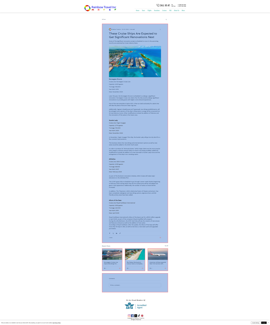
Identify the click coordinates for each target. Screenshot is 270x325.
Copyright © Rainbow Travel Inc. (135, 318)
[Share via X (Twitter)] (113, 233)
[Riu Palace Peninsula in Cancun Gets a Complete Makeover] (135, 254)
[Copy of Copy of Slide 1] (136, 306)
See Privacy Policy (57, 322)
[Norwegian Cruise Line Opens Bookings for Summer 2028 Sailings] (112, 254)
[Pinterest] (142, 315)
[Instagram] (129, 315)
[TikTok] (139, 315)
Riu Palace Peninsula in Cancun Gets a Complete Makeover (134, 263)
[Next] (261, 305)
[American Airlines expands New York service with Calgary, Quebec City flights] (158, 254)
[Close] (268, 323)
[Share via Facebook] (109, 233)
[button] (166, 19)
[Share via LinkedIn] (116, 233)
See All (166, 245)
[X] (135, 315)
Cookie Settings (255, 322)
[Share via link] (120, 233)
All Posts (104, 19)
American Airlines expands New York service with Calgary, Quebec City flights (158, 263)
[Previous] (9, 305)
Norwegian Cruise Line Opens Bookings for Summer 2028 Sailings (111, 263)
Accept (263, 322)
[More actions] (160, 29)
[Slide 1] (133, 306)
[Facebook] (132, 315)
